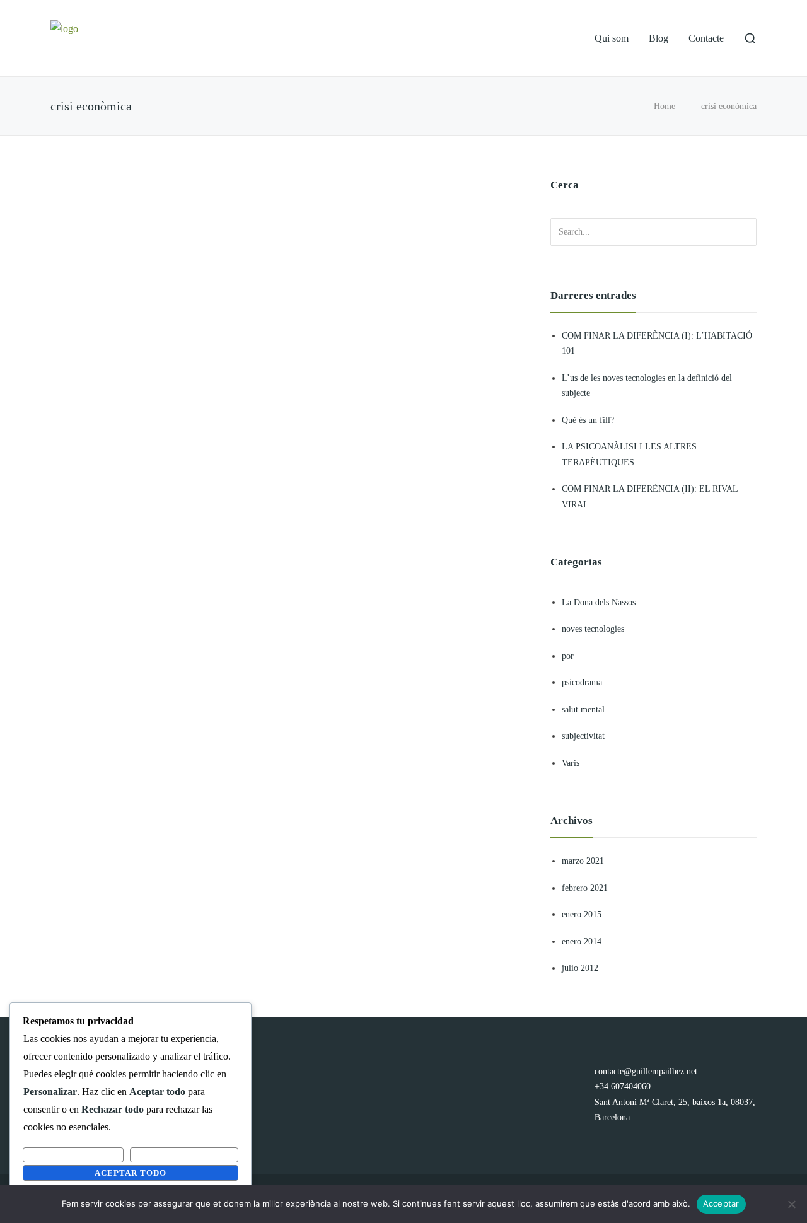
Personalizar (73, 1154)
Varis (570, 763)
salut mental (583, 709)
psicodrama (582, 682)
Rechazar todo (184, 1154)
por (568, 656)
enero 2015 (581, 914)
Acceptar (721, 1203)
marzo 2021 (583, 861)
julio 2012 (580, 968)
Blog (658, 38)
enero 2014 (581, 941)
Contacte (706, 38)
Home (664, 106)
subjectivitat (583, 736)
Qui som (612, 38)
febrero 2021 (585, 888)
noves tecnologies (593, 629)
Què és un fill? (588, 420)
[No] (791, 1204)
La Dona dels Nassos (599, 602)
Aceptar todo (130, 1173)
